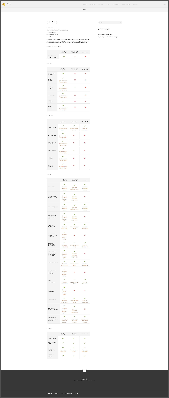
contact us (77, 42)
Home (84, 4)
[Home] (3, 4)
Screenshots (126, 4)
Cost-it (8, 4)
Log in (165, 4)
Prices (108, 4)
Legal (56, 393)
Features (92, 4)
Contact (135, 4)
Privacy (77, 393)
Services (100, 4)
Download (116, 4)
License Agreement (66, 393)
